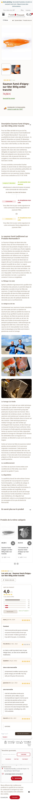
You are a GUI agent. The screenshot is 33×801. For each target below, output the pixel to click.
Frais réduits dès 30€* (9, 10)
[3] (7, 80)
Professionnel (22, 10)
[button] (5, 20)
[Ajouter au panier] (13, 543)
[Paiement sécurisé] (5, 742)
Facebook (8, 759)
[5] (11, 80)
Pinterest (25, 759)
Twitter (16, 759)
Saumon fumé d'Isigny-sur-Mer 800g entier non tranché (6, 551)
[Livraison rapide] (13, 742)
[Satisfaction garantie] (21, 742)
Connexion (28, 10)
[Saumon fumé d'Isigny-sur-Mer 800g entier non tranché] (8, 532)
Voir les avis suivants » (23, 733)
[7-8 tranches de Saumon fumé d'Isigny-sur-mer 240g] (25, 532)
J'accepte (15, 797)
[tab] (16, 125)
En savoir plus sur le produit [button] (12, 509)
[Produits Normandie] (16, 14)
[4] (9, 80)
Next (17, 564)
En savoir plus (4, 797)
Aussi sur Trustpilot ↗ (24, 610)
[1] (4, 80)
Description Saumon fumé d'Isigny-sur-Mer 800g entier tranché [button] (15, 125)
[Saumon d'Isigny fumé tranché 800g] (6, 69)
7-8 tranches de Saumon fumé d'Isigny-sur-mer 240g (23, 551)
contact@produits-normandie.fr (14, 774)
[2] (6, 80)
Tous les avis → (10, 611)
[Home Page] (12, 20)
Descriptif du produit (9, 98)
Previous (15, 564)
